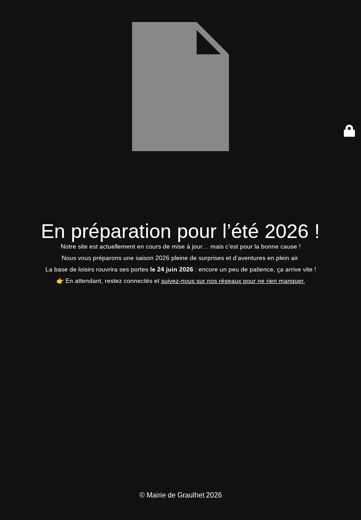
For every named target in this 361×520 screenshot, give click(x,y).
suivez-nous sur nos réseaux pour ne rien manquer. (233, 280)
